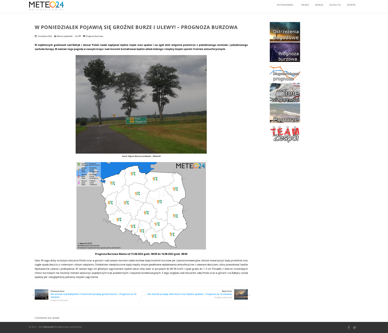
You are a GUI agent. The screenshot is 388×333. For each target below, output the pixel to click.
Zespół (351, 4)
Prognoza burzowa (94, 36)
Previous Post (93, 294)
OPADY (305, 4)
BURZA (319, 4)
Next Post (189, 293)
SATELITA (335, 4)
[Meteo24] (46, 11)
